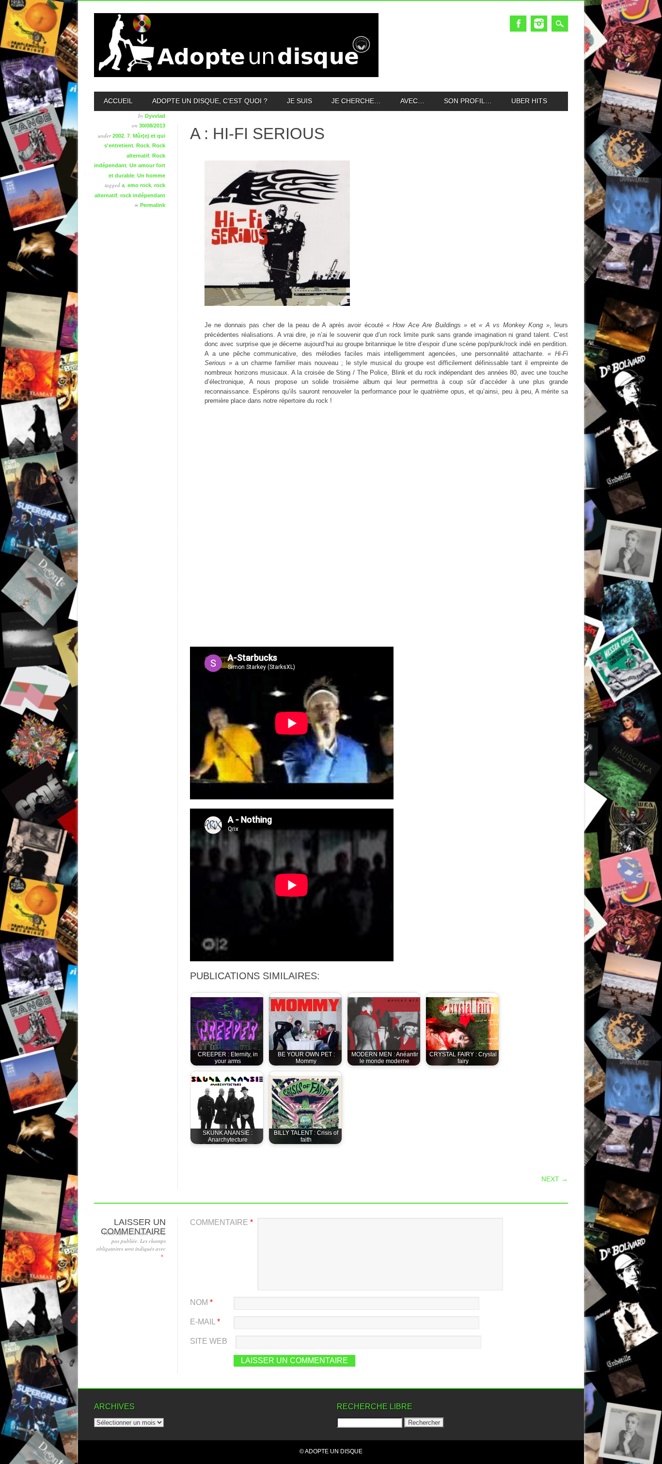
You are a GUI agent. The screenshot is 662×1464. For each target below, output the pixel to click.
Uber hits (529, 101)
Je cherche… (356, 101)
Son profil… (468, 101)
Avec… (412, 101)
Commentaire (221, 1222)
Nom (201, 1302)
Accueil (118, 101)
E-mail (205, 1322)
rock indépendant (142, 195)
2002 (118, 136)
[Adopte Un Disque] (236, 75)
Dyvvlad (155, 116)
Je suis (299, 101)
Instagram (539, 24)
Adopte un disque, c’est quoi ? (210, 101)
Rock (142, 145)
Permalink (152, 205)
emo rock (139, 185)
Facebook (518, 24)
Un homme (151, 175)
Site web (208, 1341)
